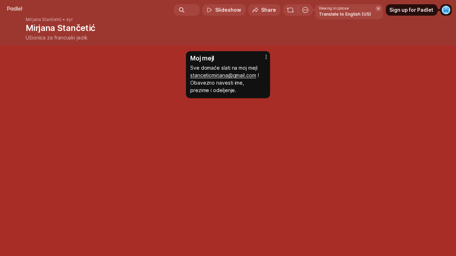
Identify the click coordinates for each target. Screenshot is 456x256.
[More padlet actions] (305, 10)
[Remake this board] (290, 10)
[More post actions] (266, 57)
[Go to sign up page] (446, 10)
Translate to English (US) (345, 14)
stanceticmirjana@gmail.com (223, 75)
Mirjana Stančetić (44, 19)
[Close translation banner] (378, 8)
